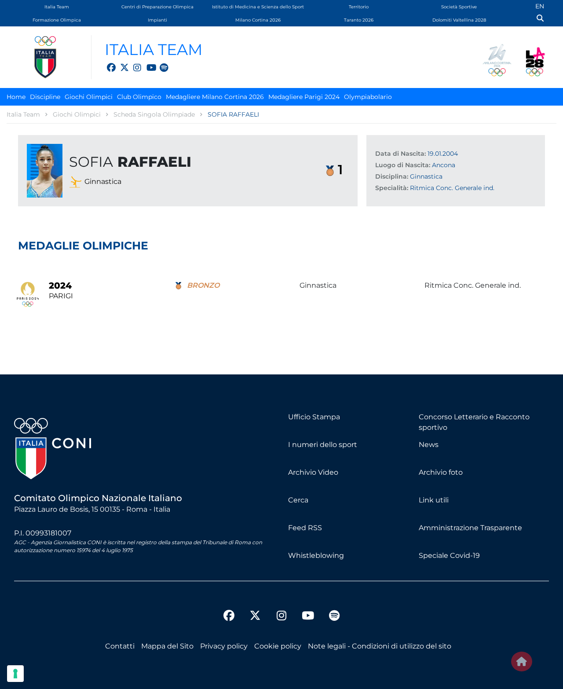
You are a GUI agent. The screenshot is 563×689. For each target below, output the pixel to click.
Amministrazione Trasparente (470, 528)
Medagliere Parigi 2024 (304, 97)
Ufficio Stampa (314, 417)
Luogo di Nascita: (402, 165)
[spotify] (159, 62)
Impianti (157, 20)
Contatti (120, 646)
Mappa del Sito (167, 646)
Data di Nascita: (400, 153)
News (429, 444)
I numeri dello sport (322, 444)
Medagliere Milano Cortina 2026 (215, 97)
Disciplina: (391, 176)
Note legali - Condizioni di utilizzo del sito (379, 646)
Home (16, 97)
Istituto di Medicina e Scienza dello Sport (258, 7)
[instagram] (133, 62)
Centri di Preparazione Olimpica (157, 7)
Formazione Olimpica (57, 20)
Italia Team (56, 7)
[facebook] (107, 62)
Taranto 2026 (358, 20)
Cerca (298, 500)
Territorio (359, 7)
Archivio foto (441, 472)
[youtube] (146, 62)
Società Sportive (459, 7)
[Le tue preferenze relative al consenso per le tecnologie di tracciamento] (15, 673)
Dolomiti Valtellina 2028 (459, 20)
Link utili (434, 500)
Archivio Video (313, 472)
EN (539, 6)
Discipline (45, 97)
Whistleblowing (316, 555)
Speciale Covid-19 (449, 555)
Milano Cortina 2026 (258, 20)
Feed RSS (305, 528)
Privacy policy (224, 646)
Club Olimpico (139, 97)
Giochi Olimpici (89, 97)
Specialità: (391, 187)
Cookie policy (277, 646)
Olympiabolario (368, 97)
